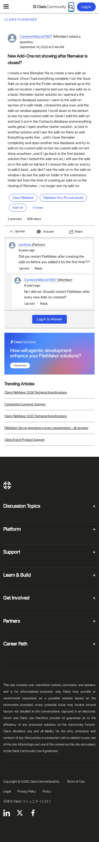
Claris (7, 485)
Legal (7, 791)
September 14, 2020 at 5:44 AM (42, 47)
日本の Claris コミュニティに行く (27, 801)
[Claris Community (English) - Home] (49, 7)
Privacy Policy (26, 791)
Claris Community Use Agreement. (35, 751)
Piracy (47, 791)
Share (78, 231)
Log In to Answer (49, 319)
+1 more (37, 208)
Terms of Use (76, 781)
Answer (48, 231)
